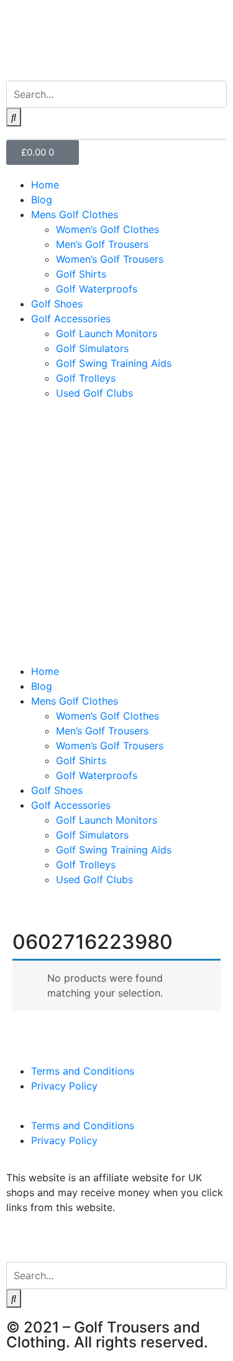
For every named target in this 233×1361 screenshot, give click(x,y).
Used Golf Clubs (94, 393)
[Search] (13, 117)
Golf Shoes (57, 303)
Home (45, 184)
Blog (41, 199)
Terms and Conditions (82, 1071)
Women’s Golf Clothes (107, 229)
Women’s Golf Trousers (109, 259)
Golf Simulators (92, 348)
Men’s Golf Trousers (102, 244)
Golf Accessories (71, 318)
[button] (116, 656)
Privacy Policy (64, 1086)
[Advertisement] (116, 526)
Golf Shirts (81, 274)
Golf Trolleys (86, 378)
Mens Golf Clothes (74, 214)
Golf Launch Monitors (106, 333)
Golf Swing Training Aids (113, 363)
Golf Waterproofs (96, 289)
